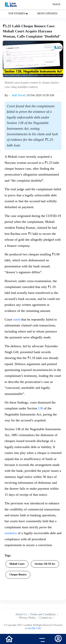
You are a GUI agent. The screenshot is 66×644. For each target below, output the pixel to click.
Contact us (45, 617)
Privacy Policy (27, 617)
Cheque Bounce (18, 574)
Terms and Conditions (43, 614)
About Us (21, 614)
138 (41, 408)
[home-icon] (9, 638)
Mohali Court (17, 563)
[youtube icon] (25, 639)
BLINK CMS (34, 628)
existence (11, 533)
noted (16, 319)
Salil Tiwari (18, 95)
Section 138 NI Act (45, 563)
